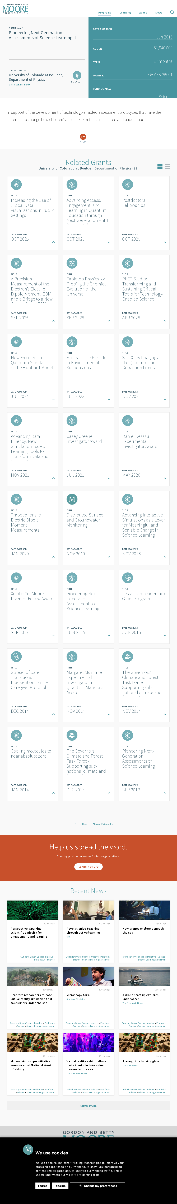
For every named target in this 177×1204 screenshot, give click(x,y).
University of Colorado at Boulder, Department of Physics (36, 77)
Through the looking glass (141, 1061)
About (143, 12)
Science (50, 959)
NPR (69, 936)
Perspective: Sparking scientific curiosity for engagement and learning (29, 932)
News (158, 12)
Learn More (87, 866)
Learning (125, 12)
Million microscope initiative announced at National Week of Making (31, 1065)
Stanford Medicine (76, 999)
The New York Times (133, 1003)
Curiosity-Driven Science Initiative (36, 956)
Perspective (39, 959)
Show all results (103, 824)
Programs (104, 12)
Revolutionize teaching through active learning (83, 930)
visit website (18, 84)
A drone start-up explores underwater (141, 997)
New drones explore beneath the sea (143, 930)
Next (84, 824)
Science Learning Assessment (96, 959)
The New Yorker (130, 1065)
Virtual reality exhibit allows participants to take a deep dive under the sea (86, 1065)
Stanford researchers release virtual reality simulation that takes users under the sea (31, 999)
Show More (88, 1105)
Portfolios (105, 956)
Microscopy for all (79, 995)
